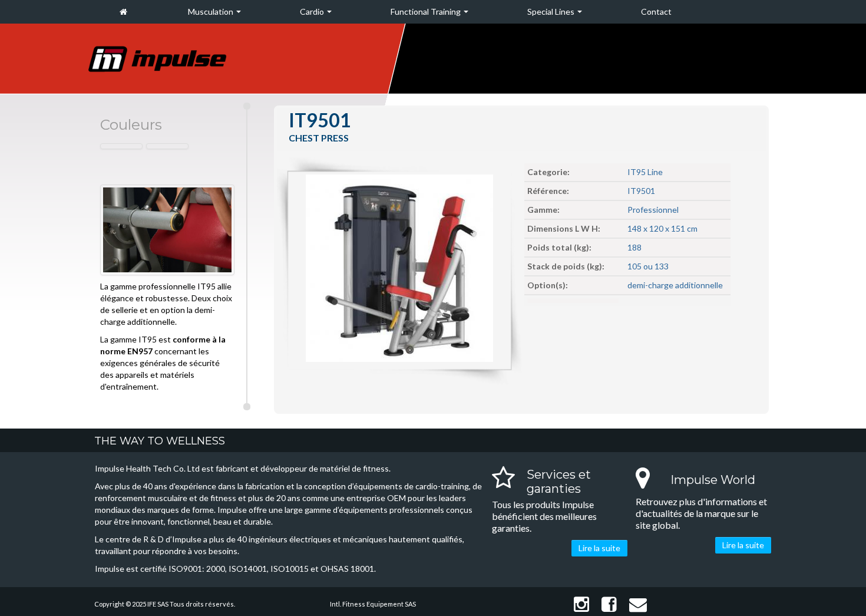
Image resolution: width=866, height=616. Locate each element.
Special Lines (551, 11)
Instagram (579, 604)
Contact (656, 11)
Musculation (211, 11)
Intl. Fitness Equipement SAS (373, 604)
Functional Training (426, 11)
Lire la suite (599, 548)
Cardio (313, 11)
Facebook (607, 604)
